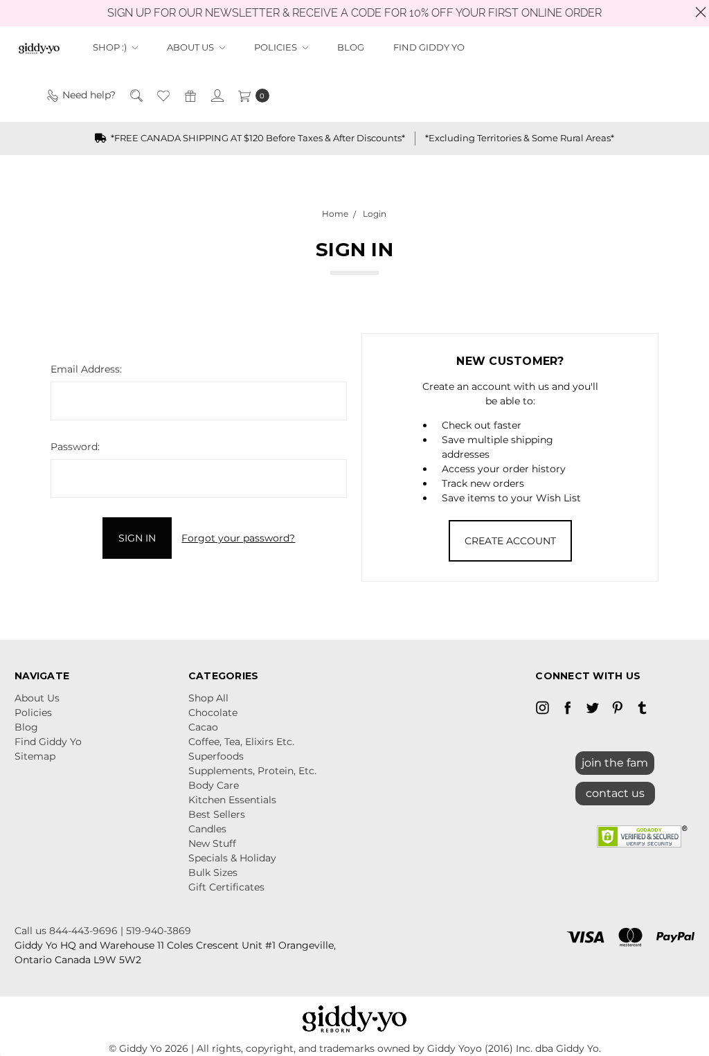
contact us (615, 793)
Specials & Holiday (232, 858)
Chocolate (212, 712)
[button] (615, 790)
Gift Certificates (226, 887)
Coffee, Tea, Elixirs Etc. (241, 741)
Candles (207, 829)
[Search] (135, 95)
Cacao (203, 727)
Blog (350, 47)
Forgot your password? (238, 538)
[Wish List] (162, 95)
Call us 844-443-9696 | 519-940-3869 (103, 930)
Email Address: (86, 369)
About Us (191, 47)
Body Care (213, 785)
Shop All (208, 698)
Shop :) (111, 47)
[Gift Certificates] (189, 95)
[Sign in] (216, 95)
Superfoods (216, 756)
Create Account (510, 541)
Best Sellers (216, 814)
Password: (75, 446)
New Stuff (212, 843)
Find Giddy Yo (429, 47)
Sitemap (35, 756)
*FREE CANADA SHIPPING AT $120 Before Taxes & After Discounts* (257, 137)
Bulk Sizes (212, 872)
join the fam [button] (615, 762)
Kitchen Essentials (232, 800)
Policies (276, 47)
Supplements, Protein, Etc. (252, 770)
